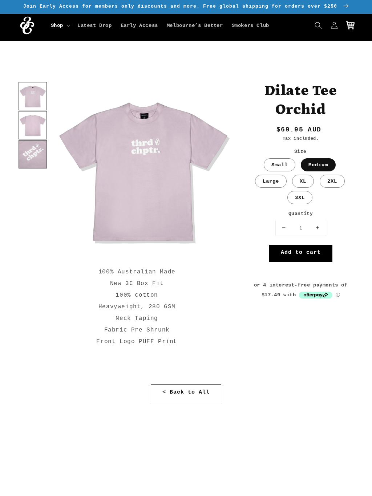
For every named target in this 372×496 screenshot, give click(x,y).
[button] (59, 25)
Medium (318, 165)
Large (271, 181)
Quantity (300, 213)
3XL (300, 197)
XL (303, 181)
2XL (332, 181)
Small (279, 165)
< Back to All (186, 392)
